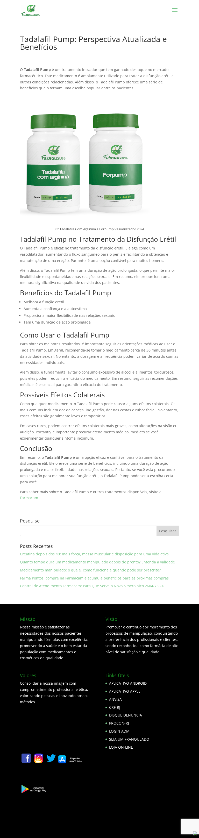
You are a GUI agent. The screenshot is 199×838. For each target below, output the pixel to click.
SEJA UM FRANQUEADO (129, 739)
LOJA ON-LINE (121, 747)
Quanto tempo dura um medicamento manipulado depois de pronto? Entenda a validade (97, 562)
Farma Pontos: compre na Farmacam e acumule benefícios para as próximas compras (94, 578)
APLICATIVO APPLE (124, 691)
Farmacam (29, 497)
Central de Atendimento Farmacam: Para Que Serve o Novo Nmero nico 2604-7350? (92, 585)
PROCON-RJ (119, 723)
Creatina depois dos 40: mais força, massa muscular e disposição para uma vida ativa (94, 553)
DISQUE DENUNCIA (125, 715)
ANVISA (115, 699)
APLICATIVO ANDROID (128, 683)
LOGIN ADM (119, 731)
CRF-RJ (114, 707)
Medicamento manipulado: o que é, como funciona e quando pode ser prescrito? (90, 570)
